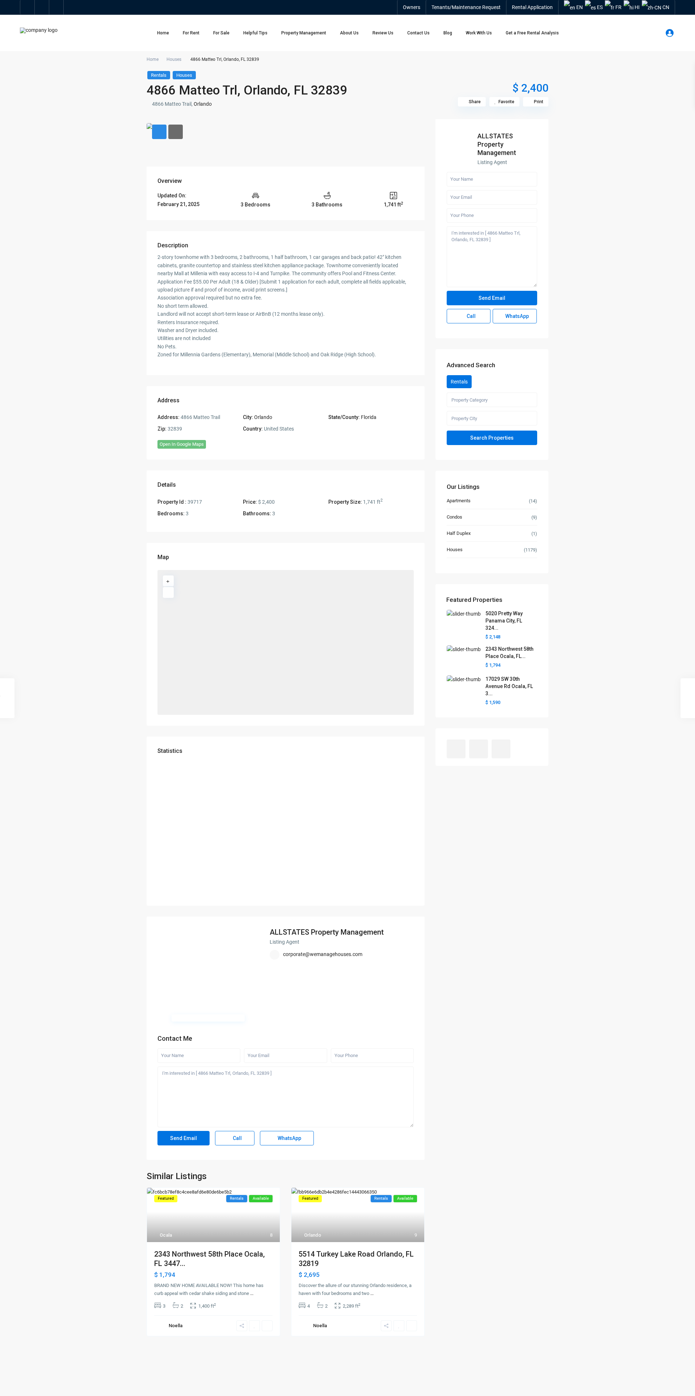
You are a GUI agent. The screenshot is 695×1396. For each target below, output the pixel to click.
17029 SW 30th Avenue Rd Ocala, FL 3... (509, 686)
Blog (447, 32)
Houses (174, 59)
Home (163, 32)
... (251, 1293)
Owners (411, 7)
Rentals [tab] (459, 382)
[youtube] (42, 7)
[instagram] (56, 7)
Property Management (303, 32)
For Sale (221, 32)
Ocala (166, 1235)
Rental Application (532, 7)
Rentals (159, 75)
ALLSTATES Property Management (327, 932)
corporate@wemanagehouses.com (322, 954)
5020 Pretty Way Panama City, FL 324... (504, 621)
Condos (454, 517)
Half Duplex (459, 533)
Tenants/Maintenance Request (466, 7)
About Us (349, 32)
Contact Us (418, 32)
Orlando (203, 104)
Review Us (382, 32)
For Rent (191, 32)
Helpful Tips (255, 32)
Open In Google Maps (182, 444)
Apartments (459, 500)
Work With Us (479, 32)
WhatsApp (289, 1138)
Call (237, 1138)
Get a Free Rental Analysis (532, 32)
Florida (368, 417)
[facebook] (27, 7)
